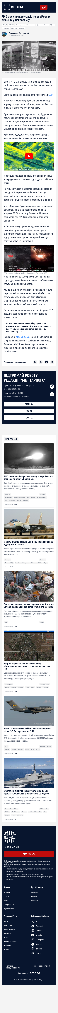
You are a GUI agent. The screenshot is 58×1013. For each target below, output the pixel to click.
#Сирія (45, 563)
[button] (51, 7)
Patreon (29, 404)
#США (42, 622)
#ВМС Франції (15, 812)
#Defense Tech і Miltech (11, 809)
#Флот (13, 815)
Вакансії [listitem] (34, 901)
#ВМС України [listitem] (9, 929)
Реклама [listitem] (34, 892)
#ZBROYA (11, 25)
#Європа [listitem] (7, 946)
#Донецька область (42, 25)
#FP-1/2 (4, 25)
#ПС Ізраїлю (25, 563)
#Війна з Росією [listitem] (10, 942)
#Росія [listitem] (6, 950)
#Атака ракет (8, 497)
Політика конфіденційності (13, 967)
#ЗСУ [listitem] (6, 921)
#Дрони (52, 25)
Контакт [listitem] (34, 896)
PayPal (29, 411)
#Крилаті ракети (41, 497)
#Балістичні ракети (19, 497)
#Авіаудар (7, 560)
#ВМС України (31, 497)
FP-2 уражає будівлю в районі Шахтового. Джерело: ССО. (26, 273)
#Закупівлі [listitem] (8, 925)
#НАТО (30, 812)
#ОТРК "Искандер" (10, 500)
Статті (6, 896)
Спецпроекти (9, 905)
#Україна (21, 28)
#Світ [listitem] (6, 938)
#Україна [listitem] (7, 933)
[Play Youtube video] (29, 156)
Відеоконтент (9, 909)
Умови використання (41, 966)
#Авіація (42, 560)
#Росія (19, 500)
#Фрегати (20, 815)
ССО (50, 94)
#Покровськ (5, 28)
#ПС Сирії (33, 563)
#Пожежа (20, 687)
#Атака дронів (20, 25)
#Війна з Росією (30, 25)
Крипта (29, 417)
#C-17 (6, 746)
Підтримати (29, 854)
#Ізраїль (17, 563)
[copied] (52, 386)
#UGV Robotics (44, 809)
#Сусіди (38, 687)
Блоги (6, 901)
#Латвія (13, 749)
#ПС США (20, 749)
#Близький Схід (9, 563)
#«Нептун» (7, 494)
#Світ (39, 563)
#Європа (13, 687)
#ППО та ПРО (37, 812)
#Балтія (49, 746)
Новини (7, 892)
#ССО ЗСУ (14, 28)
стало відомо (22, 337)
